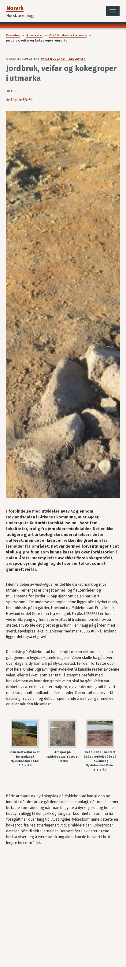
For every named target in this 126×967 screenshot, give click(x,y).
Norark (15, 8)
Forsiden (13, 35)
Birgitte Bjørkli (21, 100)
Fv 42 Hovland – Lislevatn (68, 35)
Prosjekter (34, 35)
